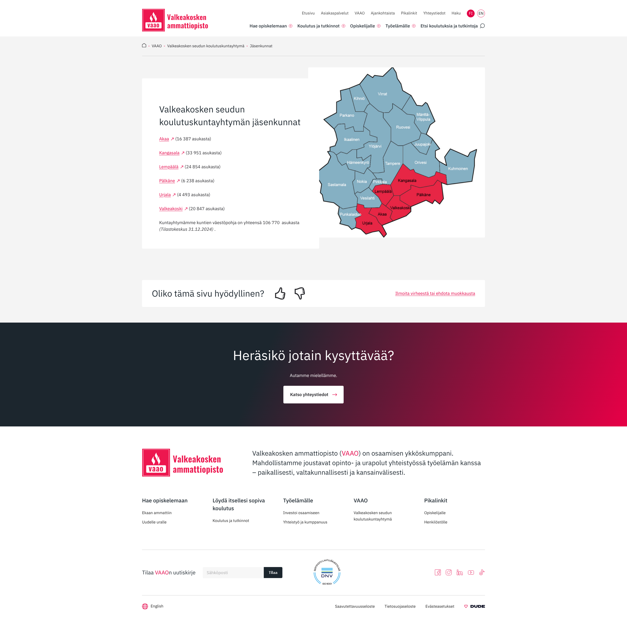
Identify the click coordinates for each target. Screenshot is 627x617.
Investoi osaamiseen (301, 512)
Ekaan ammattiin (157, 512)
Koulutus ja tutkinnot (231, 520)
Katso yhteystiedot (309, 394)
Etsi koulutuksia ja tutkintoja (449, 26)
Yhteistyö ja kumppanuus (305, 522)
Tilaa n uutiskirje (168, 572)
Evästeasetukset (439, 606)
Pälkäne (167, 180)
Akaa (164, 139)
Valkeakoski (171, 208)
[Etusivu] (144, 46)
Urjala (165, 194)
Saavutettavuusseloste (355, 606)
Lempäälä (169, 166)
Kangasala (169, 153)
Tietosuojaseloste (400, 606)
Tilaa (273, 572)
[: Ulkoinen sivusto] (474, 607)
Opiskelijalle (435, 512)
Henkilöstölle (435, 522)
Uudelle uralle (154, 522)
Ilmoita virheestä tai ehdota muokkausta (435, 293)
